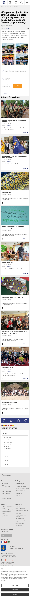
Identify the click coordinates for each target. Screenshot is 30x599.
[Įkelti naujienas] (10, 2)
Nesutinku (15, 590)
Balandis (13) (9, 442)
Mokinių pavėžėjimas (20, 490)
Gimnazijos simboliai (6, 491)
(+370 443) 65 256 (7, 559)
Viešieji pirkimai (5, 515)
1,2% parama (4, 516)
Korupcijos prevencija (20, 520)
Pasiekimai (4, 489)
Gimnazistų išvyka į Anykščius (9, 402)
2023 (6, 461)
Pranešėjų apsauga (20, 518)
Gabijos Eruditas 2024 (7, 262)
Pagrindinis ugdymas (20, 485)
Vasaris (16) (9, 446)
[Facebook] (2, 542)
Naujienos (9, 6)
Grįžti (5, 94)
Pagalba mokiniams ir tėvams (22, 488)
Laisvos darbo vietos (20, 508)
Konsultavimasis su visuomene (20, 512)
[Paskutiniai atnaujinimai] (16, 2)
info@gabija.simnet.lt (8, 560)
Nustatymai (15, 585)
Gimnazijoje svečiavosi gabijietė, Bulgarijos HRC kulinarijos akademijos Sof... (14, 332)
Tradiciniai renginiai (6, 495)
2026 (6, 433)
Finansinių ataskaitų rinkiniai (8, 509)
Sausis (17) (8, 448)
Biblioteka (18, 495)
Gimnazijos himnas (6, 493)
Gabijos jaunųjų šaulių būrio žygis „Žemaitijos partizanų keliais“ (14, 121)
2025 (6, 453)
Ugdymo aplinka (5, 485)
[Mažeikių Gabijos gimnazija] (3, 2)
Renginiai (16, 6)
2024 (6, 457)
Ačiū (16, 86)
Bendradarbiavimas (6, 496)
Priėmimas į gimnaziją (6, 498)
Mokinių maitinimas (20, 491)
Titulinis (3, 6)
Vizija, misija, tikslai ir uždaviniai (6, 487)
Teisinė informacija (20, 523)
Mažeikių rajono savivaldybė (16, 548)
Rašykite (4, 535)
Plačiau (24, 132)
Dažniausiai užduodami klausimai (21, 516)
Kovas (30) (8, 444)
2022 (6, 465)
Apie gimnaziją (5, 483)
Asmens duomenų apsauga (22, 510)
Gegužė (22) (8, 440)
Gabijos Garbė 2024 (7, 192)
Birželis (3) (8, 437)
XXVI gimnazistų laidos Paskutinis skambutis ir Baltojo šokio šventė (14, 157)
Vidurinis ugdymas (20, 483)
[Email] (9, 542)
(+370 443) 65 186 (7, 558)
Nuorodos (18, 506)
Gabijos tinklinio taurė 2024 (9, 367)
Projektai (3, 513)
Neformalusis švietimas (21, 486)
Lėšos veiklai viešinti (6, 511)
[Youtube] (5, 542)
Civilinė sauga (19, 521)
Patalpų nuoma (19, 493)
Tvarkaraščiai (7, 475)
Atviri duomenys (19, 525)
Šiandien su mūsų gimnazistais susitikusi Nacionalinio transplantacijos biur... (13, 227)
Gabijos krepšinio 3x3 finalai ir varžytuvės (12, 297)
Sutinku (15, 594)
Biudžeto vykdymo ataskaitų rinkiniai (8, 507)
